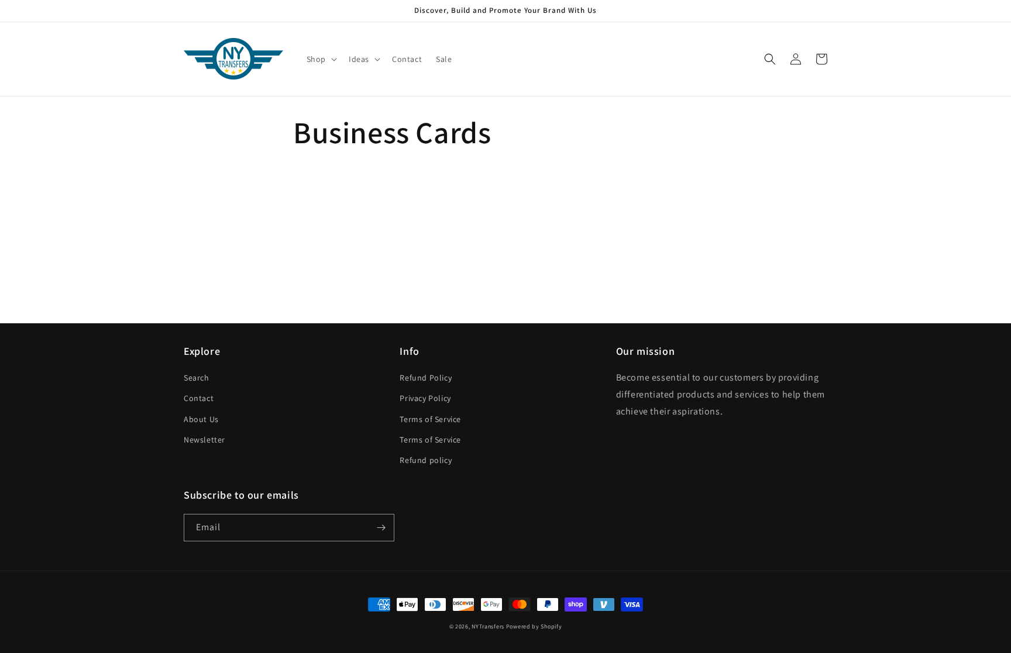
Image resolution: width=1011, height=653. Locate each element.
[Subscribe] (381, 527)
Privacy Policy (425, 398)
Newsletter (204, 439)
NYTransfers (488, 626)
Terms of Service (430, 419)
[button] (321, 59)
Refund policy (426, 460)
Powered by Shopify (534, 626)
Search (196, 377)
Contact (199, 398)
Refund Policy (426, 377)
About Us (201, 419)
